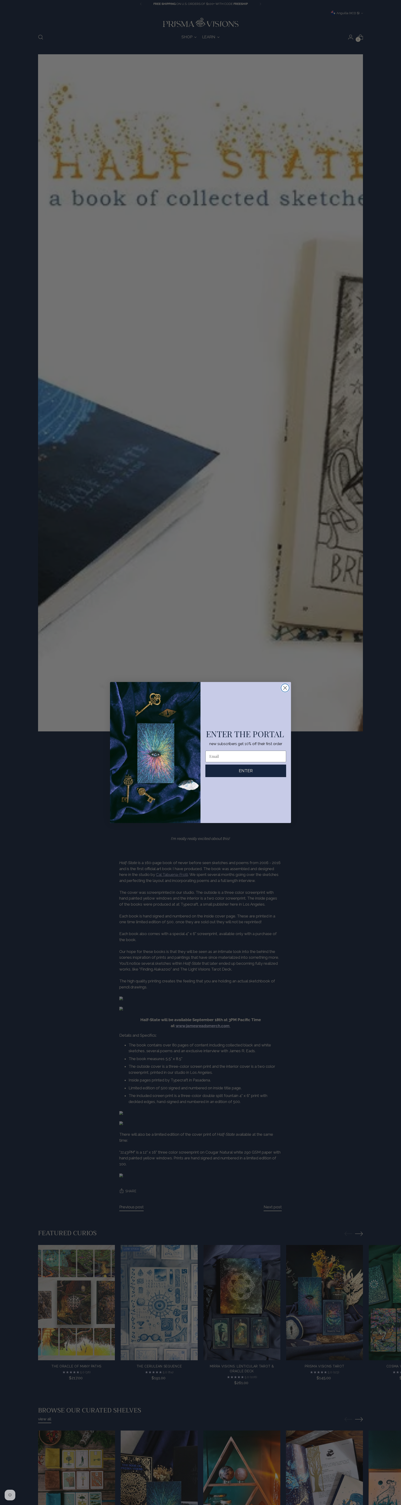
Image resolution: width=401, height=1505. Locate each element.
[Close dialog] (285, 688)
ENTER (246, 770)
